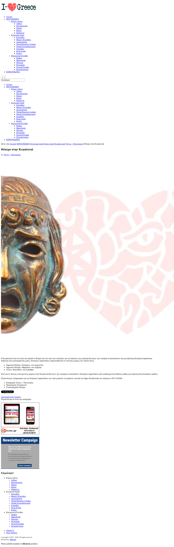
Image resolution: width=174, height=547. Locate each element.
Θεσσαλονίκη (22, 94)
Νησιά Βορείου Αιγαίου (26, 112)
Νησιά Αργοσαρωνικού (25, 114)
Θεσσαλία (20, 133)
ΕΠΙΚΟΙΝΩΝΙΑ (13, 140)
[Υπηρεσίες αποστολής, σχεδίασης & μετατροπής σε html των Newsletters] (20, 468)
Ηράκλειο (20, 100)
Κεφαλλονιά (60, 144)
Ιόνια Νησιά (16, 508)
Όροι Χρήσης (11, 533)
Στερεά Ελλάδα (22, 135)
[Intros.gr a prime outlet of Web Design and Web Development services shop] (20, 434)
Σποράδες (20, 117)
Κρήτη (19, 121)
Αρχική (13, 144)
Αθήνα (19, 91)
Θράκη (19, 126)
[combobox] (3, 77)
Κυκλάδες (20, 105)
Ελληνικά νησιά (17, 103)
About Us (10, 530)
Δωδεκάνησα (21, 110)
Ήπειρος (19, 130)
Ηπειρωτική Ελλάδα (19, 123)
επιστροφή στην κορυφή (11, 397)
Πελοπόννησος (22, 137)
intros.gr (13, 539)
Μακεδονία (20, 128)
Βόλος (19, 98)
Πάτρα (19, 96)
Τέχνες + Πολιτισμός (74, 144)
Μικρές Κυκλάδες (23, 107)
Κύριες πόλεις (17, 89)
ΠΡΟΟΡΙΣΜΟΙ (12, 87)
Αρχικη (9, 84)
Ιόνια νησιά (20, 119)
